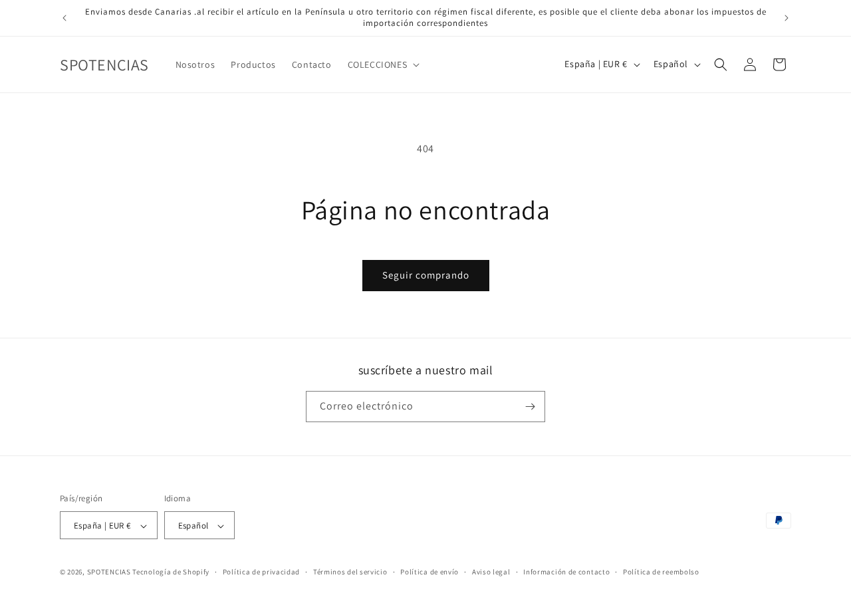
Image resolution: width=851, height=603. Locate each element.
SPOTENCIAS (109, 572)
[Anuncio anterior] (64, 18)
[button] (383, 64)
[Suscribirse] (530, 406)
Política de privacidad (261, 571)
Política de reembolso (661, 571)
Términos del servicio (350, 571)
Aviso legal (491, 571)
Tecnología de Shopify (170, 572)
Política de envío (429, 571)
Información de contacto (566, 571)
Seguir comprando (425, 275)
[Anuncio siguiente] (786, 18)
